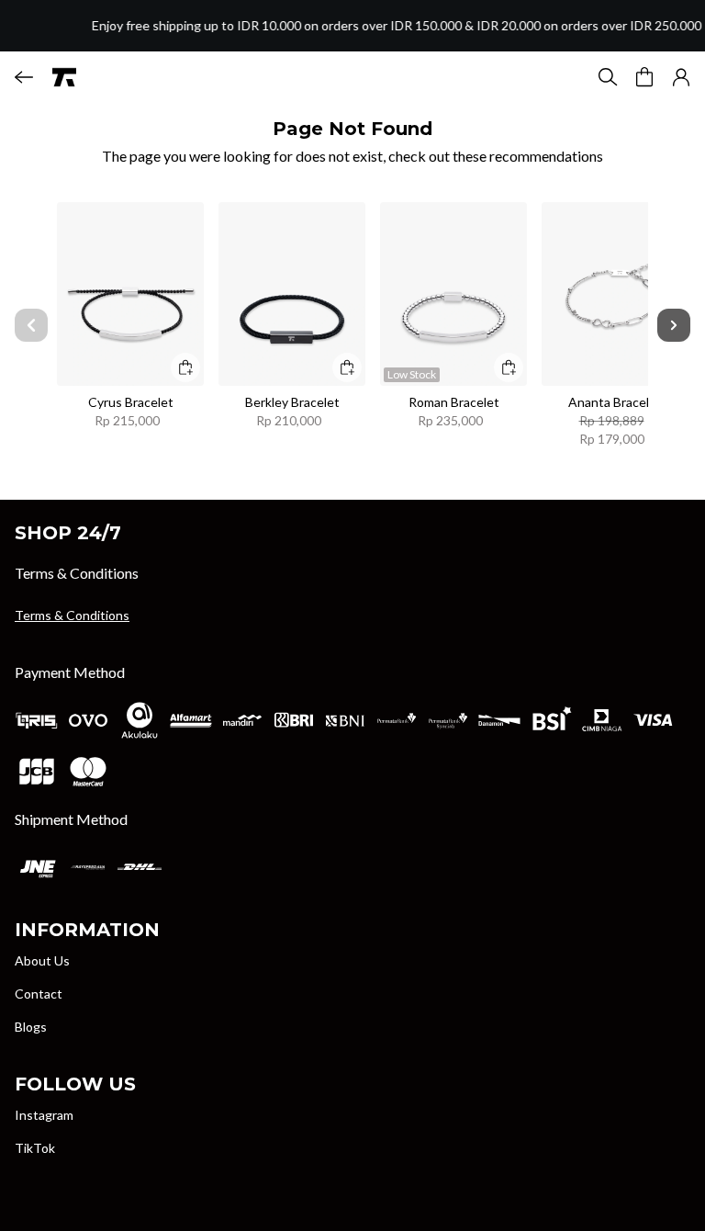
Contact (38, 993)
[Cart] (644, 77)
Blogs (31, 1026)
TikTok (35, 1148)
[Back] (23, 77)
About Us (42, 960)
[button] (681, 77)
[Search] (607, 77)
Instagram (44, 1115)
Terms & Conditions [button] (72, 615)
